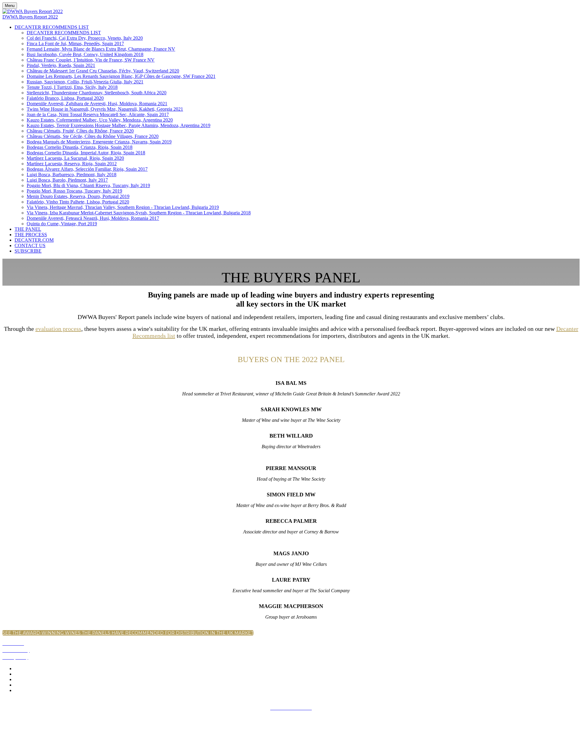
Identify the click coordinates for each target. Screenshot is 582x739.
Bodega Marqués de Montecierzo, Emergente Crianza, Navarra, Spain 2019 (99, 141)
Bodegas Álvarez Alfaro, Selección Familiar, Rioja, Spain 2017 (87, 169)
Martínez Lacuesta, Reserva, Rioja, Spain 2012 (72, 163)
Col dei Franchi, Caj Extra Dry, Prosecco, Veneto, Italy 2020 (85, 38)
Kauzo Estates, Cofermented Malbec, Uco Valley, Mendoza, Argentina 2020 (100, 120)
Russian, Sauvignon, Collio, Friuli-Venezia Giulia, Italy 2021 (85, 81)
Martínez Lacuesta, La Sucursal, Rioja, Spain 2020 (75, 158)
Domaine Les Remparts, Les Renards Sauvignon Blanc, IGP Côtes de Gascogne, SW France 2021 (121, 76)
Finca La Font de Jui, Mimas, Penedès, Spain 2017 (75, 43)
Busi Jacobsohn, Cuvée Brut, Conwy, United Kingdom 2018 (85, 54)
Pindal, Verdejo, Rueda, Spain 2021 (61, 65)
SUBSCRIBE (28, 251)
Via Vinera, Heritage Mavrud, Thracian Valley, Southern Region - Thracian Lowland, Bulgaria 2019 (123, 207)
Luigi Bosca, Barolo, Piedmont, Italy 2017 (67, 180)
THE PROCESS (31, 234)
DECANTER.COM (34, 240)
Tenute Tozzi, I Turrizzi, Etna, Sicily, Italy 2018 (72, 87)
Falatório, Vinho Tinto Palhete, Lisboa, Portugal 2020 (78, 201)
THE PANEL (28, 229)
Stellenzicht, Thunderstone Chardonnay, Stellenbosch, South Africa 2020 (96, 92)
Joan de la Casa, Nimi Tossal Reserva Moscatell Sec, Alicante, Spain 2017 (98, 114)
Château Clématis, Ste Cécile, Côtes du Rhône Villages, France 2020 (93, 136)
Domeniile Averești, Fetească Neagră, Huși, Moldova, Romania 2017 (93, 218)
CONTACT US (30, 245)
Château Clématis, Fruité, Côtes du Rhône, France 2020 (80, 130)
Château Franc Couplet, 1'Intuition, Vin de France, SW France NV (91, 59)
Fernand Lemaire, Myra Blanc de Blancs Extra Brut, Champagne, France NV (101, 49)
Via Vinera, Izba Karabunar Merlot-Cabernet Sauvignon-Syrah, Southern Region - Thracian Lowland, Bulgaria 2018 (139, 212)
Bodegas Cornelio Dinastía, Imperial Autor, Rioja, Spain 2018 (86, 152)
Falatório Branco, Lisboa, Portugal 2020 (65, 98)
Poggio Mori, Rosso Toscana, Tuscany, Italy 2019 (74, 190)
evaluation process (58, 328)
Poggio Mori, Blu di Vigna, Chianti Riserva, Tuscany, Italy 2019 (88, 185)
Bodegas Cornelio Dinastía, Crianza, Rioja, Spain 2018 (79, 147)
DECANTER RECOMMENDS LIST (52, 27)
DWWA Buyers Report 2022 (30, 16)
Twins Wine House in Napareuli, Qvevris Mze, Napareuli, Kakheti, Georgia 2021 (105, 109)
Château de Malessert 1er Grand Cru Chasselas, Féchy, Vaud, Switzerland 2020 (103, 70)
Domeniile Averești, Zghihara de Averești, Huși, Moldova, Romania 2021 (97, 103)
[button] (127, 633)
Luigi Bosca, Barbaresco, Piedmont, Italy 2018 (71, 174)
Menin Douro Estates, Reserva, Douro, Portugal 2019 (78, 196)
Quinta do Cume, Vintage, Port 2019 (62, 223)
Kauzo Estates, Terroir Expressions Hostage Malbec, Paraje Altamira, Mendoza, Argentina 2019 (118, 125)
